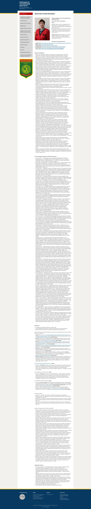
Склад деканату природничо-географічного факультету (25, 18)
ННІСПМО (61, 496)
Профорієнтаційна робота (24, 39)
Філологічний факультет (64, 498)
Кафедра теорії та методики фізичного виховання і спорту (25, 31)
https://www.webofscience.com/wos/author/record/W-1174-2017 (53, 47)
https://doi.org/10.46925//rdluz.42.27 (47, 385)
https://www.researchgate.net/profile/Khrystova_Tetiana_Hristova (53, 46)
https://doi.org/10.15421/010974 (50, 340)
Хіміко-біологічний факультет (64, 499)
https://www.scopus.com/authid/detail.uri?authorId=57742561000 (51, 48)
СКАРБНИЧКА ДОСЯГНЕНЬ (25, 52)
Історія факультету (23, 20)
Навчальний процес (23, 44)
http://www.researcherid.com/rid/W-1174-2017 (49, 45)
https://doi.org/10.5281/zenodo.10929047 (57, 389)
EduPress (47, 506)
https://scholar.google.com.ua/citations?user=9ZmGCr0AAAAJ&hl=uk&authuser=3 (56, 43)
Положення (22, 47)
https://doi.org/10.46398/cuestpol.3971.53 (43, 355)
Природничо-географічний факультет (24, 4)
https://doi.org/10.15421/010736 (45, 337)
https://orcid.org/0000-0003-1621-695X (45, 44)
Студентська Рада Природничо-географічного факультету (26, 56)
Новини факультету (23, 34)
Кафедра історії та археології (25, 23)
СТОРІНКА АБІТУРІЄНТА (24, 42)
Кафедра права (23, 25)
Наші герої (22, 49)
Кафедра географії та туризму (25, 28)
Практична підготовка (24, 37)
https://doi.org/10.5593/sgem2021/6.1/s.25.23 (43, 363)
